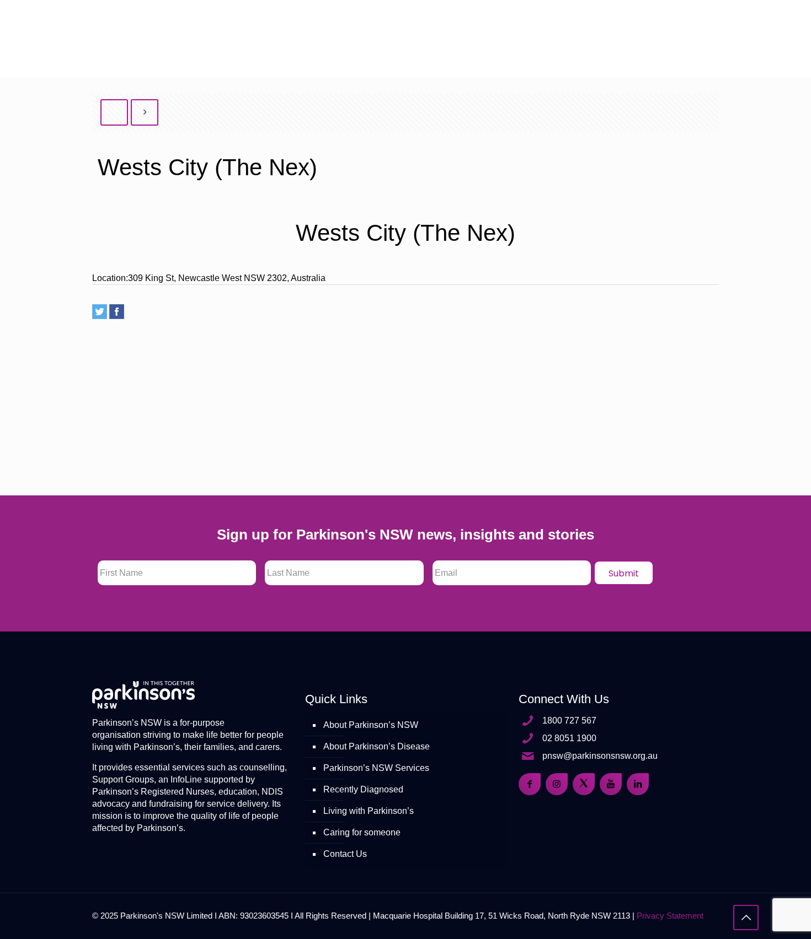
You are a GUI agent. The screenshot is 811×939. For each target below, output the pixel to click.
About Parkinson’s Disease (376, 746)
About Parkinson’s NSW (370, 725)
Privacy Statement (670, 915)
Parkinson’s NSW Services (376, 768)
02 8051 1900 (569, 738)
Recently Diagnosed (363, 789)
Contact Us (345, 854)
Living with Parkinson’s (368, 811)
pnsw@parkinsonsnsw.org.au (600, 755)
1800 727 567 (569, 720)
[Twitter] (99, 311)
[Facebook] (116, 311)
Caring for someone (362, 832)
